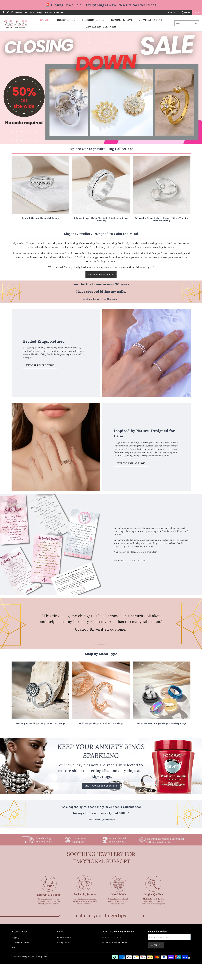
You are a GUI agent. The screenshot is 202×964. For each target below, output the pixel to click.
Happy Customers (54, 12)
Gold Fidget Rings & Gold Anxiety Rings (101, 693)
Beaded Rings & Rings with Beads (40, 189)
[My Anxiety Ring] (15, 23)
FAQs (39, 12)
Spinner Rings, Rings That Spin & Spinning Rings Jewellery (101, 189)
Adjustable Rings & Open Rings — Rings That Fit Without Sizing (161, 189)
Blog (13, 947)
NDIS (32, 12)
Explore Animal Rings (131, 463)
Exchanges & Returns (20, 942)
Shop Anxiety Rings (101, 274)
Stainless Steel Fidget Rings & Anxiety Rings (161, 693)
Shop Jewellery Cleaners (101, 786)
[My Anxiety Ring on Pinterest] (7, 12)
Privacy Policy (63, 942)
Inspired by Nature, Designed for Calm (144, 433)
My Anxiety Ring (24, 956)
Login (187, 12)
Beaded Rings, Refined (44, 341)
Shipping (15, 937)
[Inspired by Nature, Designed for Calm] (56, 447)
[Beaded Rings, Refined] (146, 353)
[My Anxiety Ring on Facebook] (3, 12)
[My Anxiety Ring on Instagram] (12, 12)
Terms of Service (64, 937)
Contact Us (21, 12)
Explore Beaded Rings (40, 365)
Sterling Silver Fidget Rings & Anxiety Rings (40, 693)
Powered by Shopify (40, 956)
